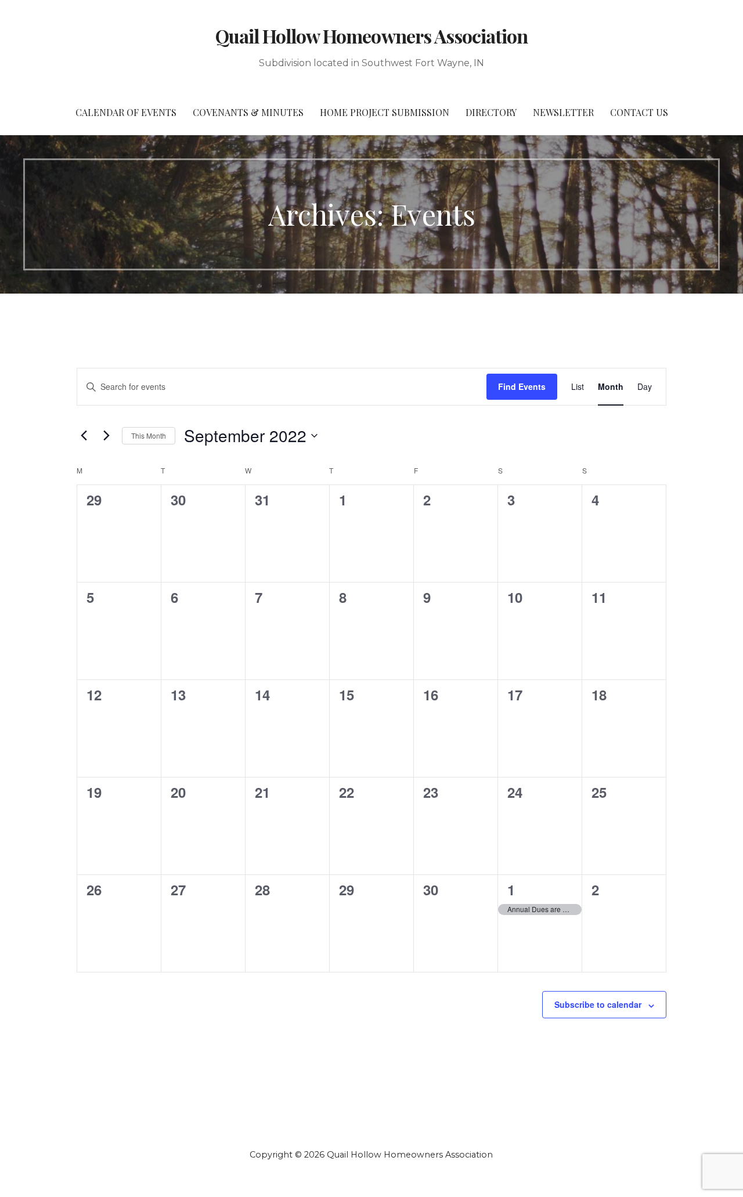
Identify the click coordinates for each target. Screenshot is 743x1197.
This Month (148, 435)
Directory (491, 112)
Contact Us (639, 112)
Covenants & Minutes (248, 112)
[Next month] (106, 436)
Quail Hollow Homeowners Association (371, 35)
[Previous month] (84, 436)
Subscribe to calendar (597, 1004)
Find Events (522, 386)
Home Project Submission (384, 112)
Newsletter (563, 112)
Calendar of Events (125, 112)
